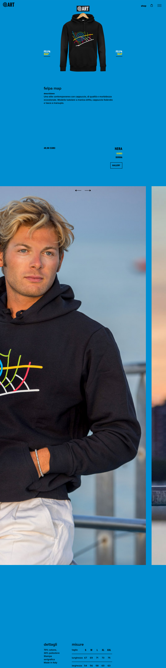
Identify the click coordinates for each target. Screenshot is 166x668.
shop (143, 6)
